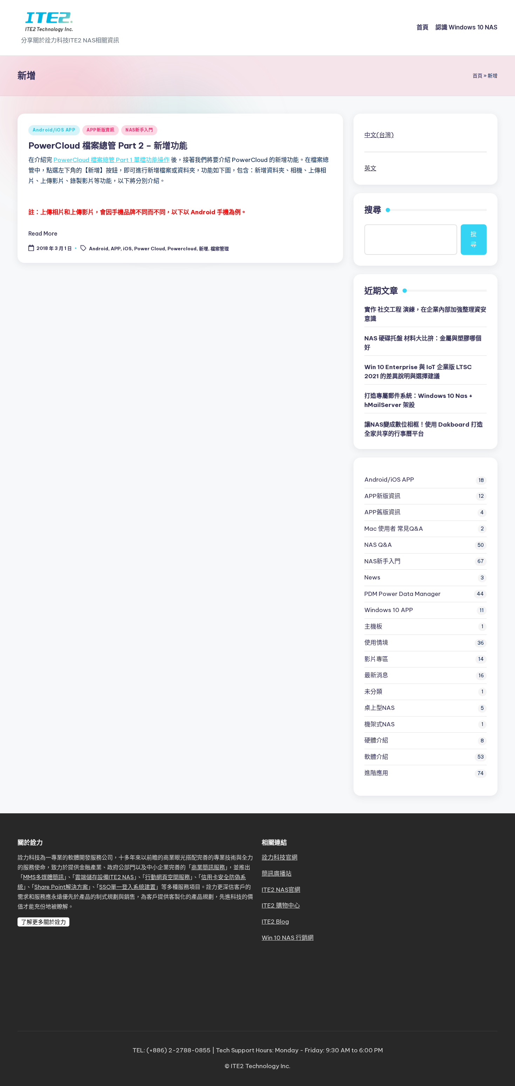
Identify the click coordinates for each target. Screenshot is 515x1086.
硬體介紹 (376, 740)
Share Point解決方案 (61, 886)
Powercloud (182, 248)
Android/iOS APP (54, 130)
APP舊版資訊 (382, 512)
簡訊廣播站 (276, 873)
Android (98, 248)
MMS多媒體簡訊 (43, 877)
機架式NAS (379, 724)
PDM (402, 594)
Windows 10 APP (388, 610)
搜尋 (372, 209)
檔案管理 (220, 248)
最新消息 (376, 675)
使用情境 (376, 642)
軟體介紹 (376, 757)
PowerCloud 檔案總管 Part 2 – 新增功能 (107, 145)
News (372, 577)
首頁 (477, 76)
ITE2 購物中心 (281, 905)
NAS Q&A (378, 545)
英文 (370, 168)
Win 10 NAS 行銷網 (288, 938)
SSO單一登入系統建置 (127, 886)
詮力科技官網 (279, 857)
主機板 (373, 626)
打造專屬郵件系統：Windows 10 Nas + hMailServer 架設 (418, 400)
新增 (203, 248)
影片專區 (376, 659)
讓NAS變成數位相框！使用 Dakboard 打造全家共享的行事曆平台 (423, 429)
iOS (127, 248)
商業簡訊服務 (208, 867)
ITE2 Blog (275, 921)
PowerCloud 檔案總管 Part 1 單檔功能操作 (112, 160)
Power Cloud (149, 248)
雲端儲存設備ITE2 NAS (104, 877)
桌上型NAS (379, 708)
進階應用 (376, 773)
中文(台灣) (379, 135)
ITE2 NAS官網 (281, 890)
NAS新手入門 (139, 130)
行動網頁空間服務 (167, 877)
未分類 (373, 691)
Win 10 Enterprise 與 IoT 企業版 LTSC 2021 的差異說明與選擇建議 (418, 371)
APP (116, 248)
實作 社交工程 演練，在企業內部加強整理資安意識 (425, 314)
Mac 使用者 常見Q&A (393, 528)
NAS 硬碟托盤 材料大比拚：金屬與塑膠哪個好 (422, 342)
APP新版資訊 (101, 130)
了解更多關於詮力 (43, 921)
